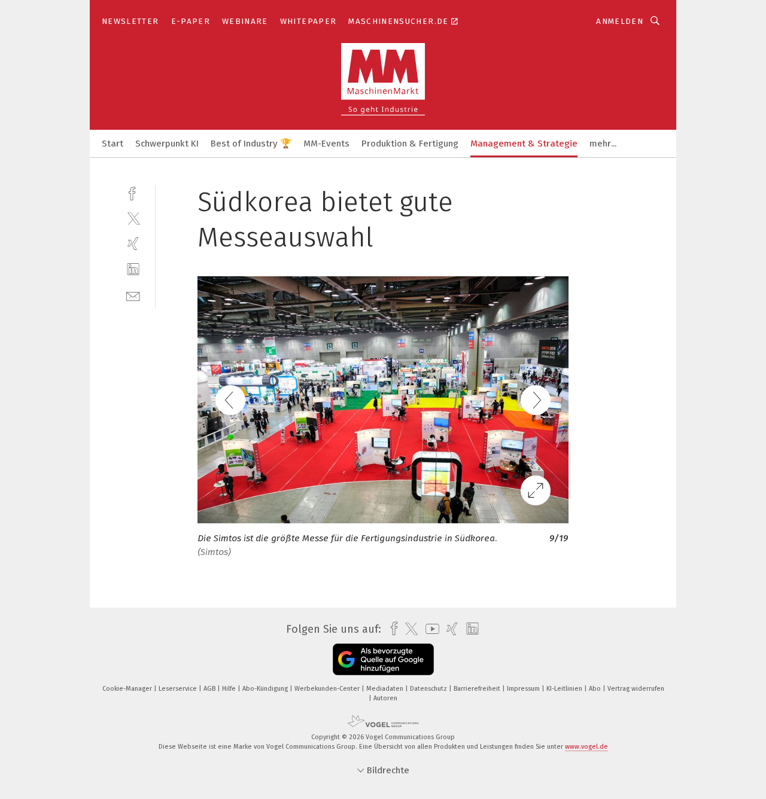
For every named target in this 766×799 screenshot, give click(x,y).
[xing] (133, 243)
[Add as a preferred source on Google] (383, 659)
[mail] (133, 295)
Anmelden (619, 21)
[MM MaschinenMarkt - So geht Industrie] (112, 142)
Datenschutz (429, 689)
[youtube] (429, 628)
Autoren (385, 698)
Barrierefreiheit (478, 689)
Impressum (524, 689)
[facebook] (133, 192)
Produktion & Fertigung (409, 143)
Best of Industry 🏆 (251, 143)
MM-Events (326, 143)
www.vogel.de (586, 747)
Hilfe (230, 689)
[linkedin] (133, 269)
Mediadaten (385, 689)
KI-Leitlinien (565, 689)
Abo (596, 689)
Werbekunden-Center (327, 689)
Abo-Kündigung (266, 689)
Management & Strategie (523, 143)
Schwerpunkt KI (167, 143)
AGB (210, 689)
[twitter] (133, 218)
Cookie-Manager (128, 689)
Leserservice (179, 689)
